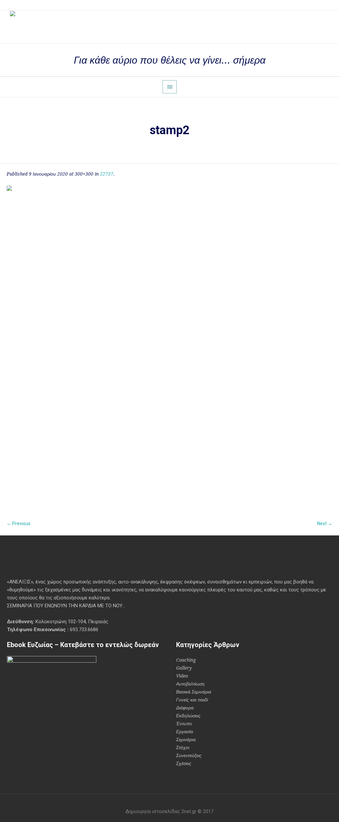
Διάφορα (185, 707)
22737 (106, 174)
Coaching (186, 660)
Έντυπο (184, 723)
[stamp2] (169, 349)
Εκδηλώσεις (188, 715)
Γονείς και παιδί (192, 699)
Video (182, 676)
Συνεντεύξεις (189, 755)
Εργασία (184, 731)
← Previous (18, 523)
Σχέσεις (183, 763)
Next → (324, 523)
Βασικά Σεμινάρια (193, 691)
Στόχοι (182, 747)
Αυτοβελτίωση (190, 683)
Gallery (184, 668)
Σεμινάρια (186, 739)
